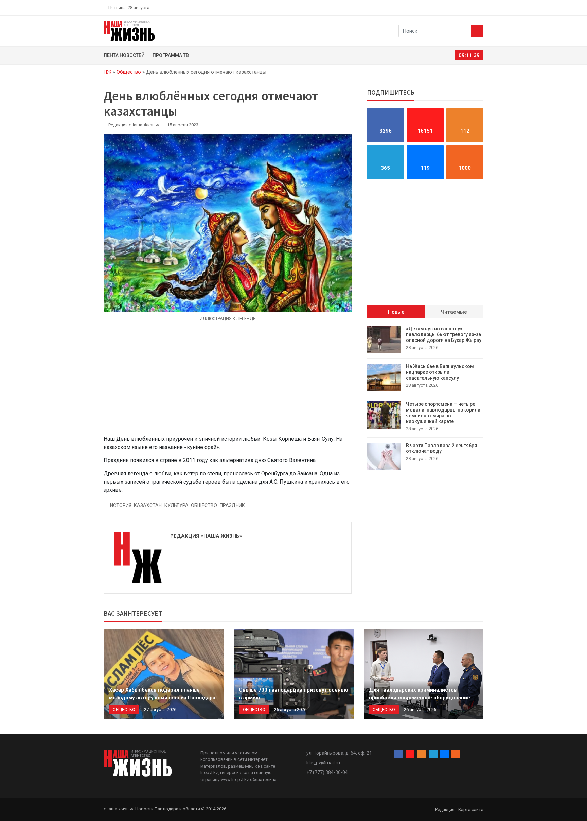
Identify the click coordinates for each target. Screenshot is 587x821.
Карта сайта (470, 809)
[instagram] (449, 7)
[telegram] (465, 7)
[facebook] (441, 7)
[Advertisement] (228, 382)
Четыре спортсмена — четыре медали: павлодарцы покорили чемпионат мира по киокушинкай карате (443, 412)
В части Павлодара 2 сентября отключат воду (441, 448)
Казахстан (148, 505)
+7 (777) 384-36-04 (327, 772)
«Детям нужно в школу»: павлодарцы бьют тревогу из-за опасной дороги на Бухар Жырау (443, 334)
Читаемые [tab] (454, 312)
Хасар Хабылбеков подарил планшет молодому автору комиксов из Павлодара (162, 694)
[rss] (480, 7)
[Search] (477, 31)
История (120, 505)
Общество (129, 72)
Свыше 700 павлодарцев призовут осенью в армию (293, 694)
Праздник (232, 505)
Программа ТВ (171, 55)
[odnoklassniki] (457, 7)
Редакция (445, 809)
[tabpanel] (425, 398)
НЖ (107, 72)
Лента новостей (124, 55)
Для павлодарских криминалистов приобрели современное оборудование (419, 694)
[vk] (473, 7)
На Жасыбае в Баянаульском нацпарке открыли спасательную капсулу (440, 372)
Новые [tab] (396, 312)
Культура (176, 505)
